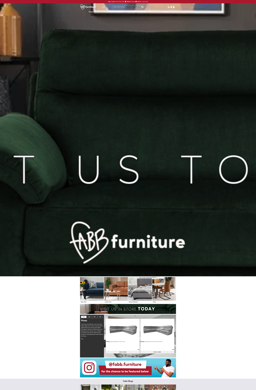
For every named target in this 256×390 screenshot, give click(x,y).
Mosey (83, 316)
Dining (143, 12)
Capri (89, 316)
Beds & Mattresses (116, 12)
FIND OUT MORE (122, 352)
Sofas (91, 12)
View (82, 339)
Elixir (95, 316)
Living (165, 12)
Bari (100, 316)
